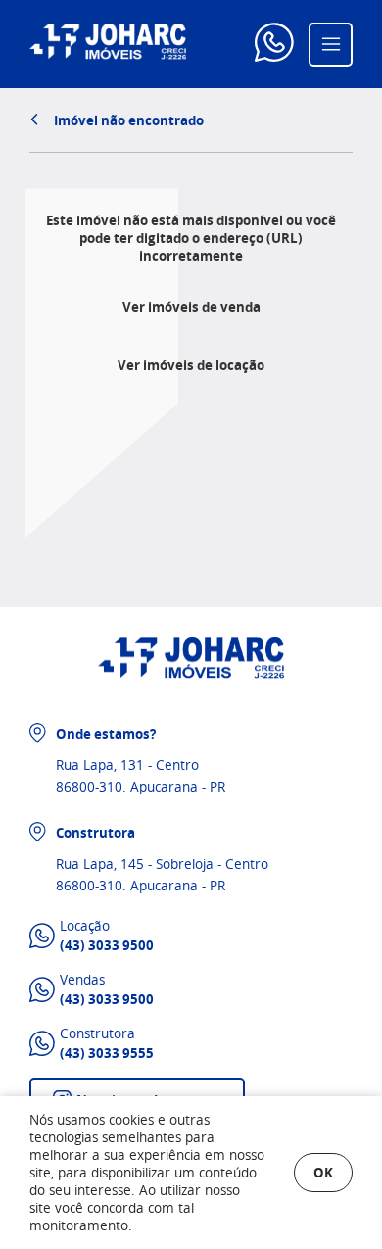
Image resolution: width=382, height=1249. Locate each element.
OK (323, 1172)
